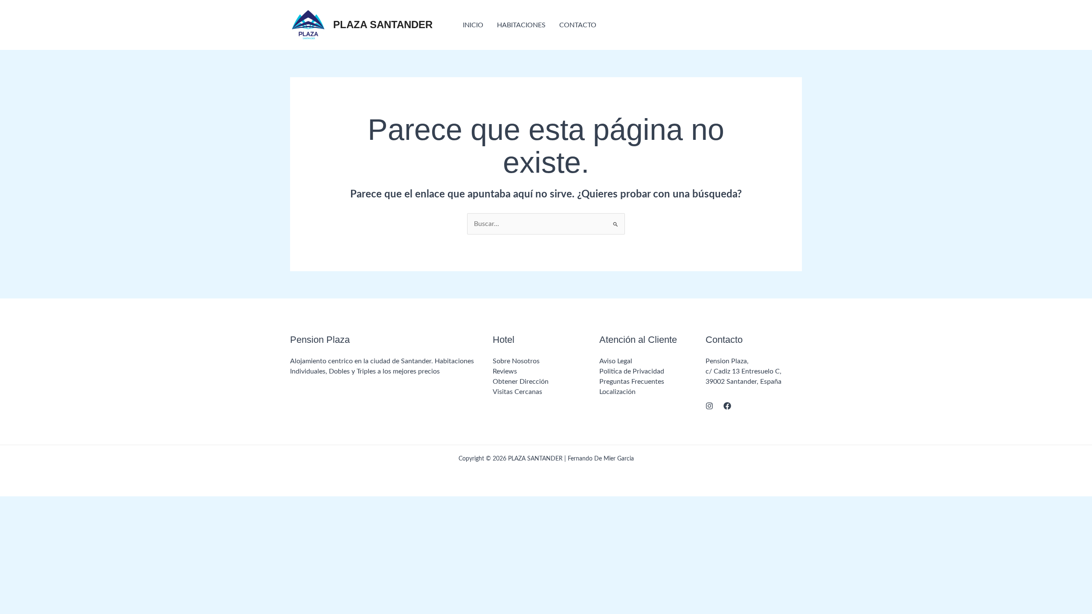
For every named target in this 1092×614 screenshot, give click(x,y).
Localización (617, 391)
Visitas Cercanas (517, 391)
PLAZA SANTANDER (383, 24)
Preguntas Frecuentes (631, 381)
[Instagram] (709, 406)
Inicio (473, 25)
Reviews (505, 371)
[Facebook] (727, 406)
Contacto (577, 25)
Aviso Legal (615, 361)
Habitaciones (521, 25)
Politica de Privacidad (631, 371)
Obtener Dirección (521, 381)
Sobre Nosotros (516, 361)
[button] (760, 25)
